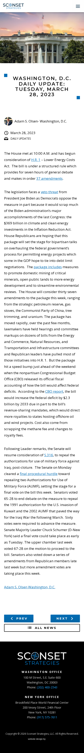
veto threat (49, 192)
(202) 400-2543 (47, 687)
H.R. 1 (35, 159)
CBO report (54, 391)
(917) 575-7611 (47, 717)
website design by (37, 739)
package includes (48, 267)
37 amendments (49, 178)
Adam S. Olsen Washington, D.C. (29, 587)
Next (62, 618)
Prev (21, 618)
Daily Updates (21, 138)
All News (44, 628)
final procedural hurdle (38, 473)
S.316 (48, 455)
